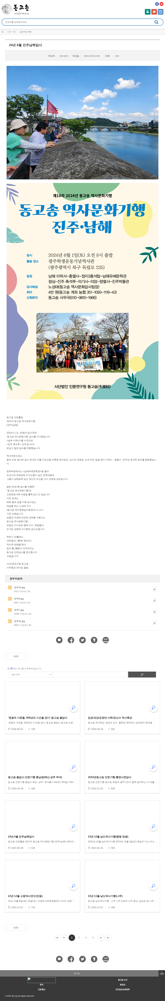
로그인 (147, 12)
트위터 (82, 640)
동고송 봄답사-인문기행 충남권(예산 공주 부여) (35, 777)
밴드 (105, 640)
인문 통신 (41, 989)
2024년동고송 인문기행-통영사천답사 (109, 777)
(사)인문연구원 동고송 (16, 9)
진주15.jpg (22, 623)
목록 (16, 656)
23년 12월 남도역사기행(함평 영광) (108, 836)
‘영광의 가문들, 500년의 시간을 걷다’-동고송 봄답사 (37, 717)
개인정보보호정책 (122, 989)
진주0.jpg (22, 600)
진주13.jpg (22, 589)
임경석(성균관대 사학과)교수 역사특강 (110, 717)
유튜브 (161, 4)
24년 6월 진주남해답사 (21, 836)
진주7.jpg (22, 612)
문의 (41, 984)
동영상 (122, 984)
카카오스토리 (94, 640)
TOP (162, 974)
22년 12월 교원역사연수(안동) (25, 896)
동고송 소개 (122, 980)
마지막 (108, 938)
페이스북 (157, 4)
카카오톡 (59, 640)
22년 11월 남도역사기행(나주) (105, 896)
